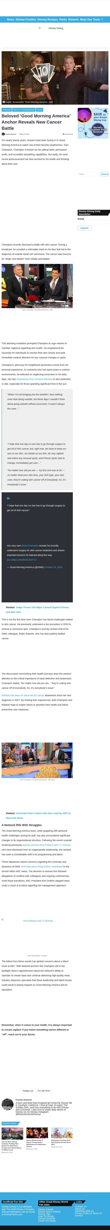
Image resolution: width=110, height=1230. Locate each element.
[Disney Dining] (55, 35)
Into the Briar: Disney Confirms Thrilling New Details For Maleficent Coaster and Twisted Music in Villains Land (11, 1146)
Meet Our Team (90, 19)
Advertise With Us (84, 1211)
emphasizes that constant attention (34, 379)
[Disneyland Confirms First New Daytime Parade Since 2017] (62, 1133)
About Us (80, 1208)
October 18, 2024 (53, 567)
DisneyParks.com (13, 1214)
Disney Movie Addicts (49, 1211)
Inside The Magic (47, 1220)
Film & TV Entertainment (23, 110)
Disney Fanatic (46, 1209)
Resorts (73, 19)
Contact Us (81, 1206)
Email (81, 219)
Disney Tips (44, 1214)
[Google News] (44, 1090)
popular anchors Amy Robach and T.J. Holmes (47, 845)
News (10, 19)
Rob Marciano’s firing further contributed (42, 866)
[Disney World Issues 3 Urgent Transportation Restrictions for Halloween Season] (37, 1133)
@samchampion (29, 545)
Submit (84, 228)
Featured (7, 110)
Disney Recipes (48, 19)
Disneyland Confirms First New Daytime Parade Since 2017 (61, 1142)
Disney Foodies (26, 19)
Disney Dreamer (46, 1218)
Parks (63, 19)
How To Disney (46, 1216)
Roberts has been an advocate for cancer (23, 695)
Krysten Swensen (10, 134)
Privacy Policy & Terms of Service (88, 1214)
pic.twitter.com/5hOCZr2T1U (21, 559)
